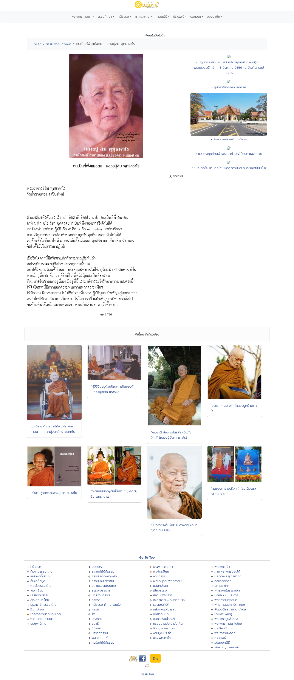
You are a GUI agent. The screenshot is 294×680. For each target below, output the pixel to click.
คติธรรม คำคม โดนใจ (106, 604)
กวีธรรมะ (98, 600)
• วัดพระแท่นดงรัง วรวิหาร (229, 139)
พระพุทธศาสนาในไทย (228, 623)
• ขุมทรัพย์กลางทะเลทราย (229, 87)
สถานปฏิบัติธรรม (103, 571)
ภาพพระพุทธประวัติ (227, 571)
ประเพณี (178, 16)
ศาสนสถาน (142, 16)
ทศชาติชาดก (222, 581)
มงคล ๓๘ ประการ (226, 595)
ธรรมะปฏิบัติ (161, 604)
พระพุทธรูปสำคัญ (226, 618)
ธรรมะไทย (147, 674)
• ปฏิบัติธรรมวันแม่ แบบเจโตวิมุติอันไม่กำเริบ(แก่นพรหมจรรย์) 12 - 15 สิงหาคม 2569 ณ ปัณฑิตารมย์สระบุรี (229, 67)
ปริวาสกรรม (100, 633)
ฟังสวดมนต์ (100, 637)
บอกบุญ (195, 16)
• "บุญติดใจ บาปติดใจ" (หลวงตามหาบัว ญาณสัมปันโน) (229, 168)
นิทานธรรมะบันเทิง (104, 585)
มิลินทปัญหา (161, 585)
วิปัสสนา (97, 628)
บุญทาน (97, 618)
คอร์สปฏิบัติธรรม (103, 642)
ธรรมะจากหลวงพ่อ (58, 44)
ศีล (94, 614)
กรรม (95, 609)
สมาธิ (95, 623)
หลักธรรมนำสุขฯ (164, 618)
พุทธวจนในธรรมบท (227, 590)
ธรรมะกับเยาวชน (103, 581)
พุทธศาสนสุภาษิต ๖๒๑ (229, 604)
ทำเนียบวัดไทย (223, 628)
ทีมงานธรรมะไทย (41, 571)
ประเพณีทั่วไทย (163, 637)
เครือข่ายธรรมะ (40, 595)
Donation (37, 609)
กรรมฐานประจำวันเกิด (168, 623)
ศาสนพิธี (161, 16)
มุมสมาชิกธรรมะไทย (43, 604)
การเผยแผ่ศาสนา (41, 618)
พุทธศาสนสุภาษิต (225, 600)
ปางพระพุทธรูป (224, 614)
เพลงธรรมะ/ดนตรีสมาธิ (169, 600)
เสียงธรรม (160, 590)
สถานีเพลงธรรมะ (164, 595)
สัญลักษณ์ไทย (39, 600)
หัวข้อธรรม (160, 576)
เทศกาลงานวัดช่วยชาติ (45, 614)
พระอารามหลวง (224, 633)
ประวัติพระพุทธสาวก (227, 576)
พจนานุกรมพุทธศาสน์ (167, 581)
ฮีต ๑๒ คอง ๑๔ (164, 628)
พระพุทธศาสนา (81, 16)
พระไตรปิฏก (161, 571)
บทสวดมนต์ (161, 614)
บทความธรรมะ (101, 595)
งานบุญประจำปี (163, 633)
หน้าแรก (36, 44)
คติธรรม (123, 16)
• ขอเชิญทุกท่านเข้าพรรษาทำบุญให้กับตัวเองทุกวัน (229, 153)
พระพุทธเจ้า (222, 566)
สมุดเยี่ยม (36, 590)
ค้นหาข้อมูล (37, 581)
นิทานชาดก (221, 585)
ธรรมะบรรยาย (101, 590)
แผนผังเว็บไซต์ (40, 576)
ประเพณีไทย (38, 623)
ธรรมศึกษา (104, 16)
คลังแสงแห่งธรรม (164, 609)
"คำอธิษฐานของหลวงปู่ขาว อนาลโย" (54, 493)
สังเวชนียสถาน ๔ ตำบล (230, 609)
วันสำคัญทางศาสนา (227, 647)
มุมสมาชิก (213, 16)
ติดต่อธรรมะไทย (40, 585)
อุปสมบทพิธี (222, 642)
